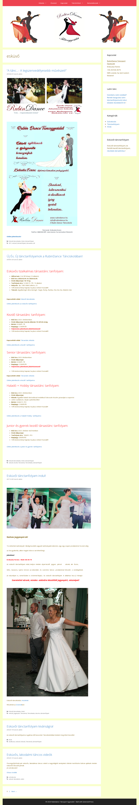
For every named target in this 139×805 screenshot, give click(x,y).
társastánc (29, 243)
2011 (10, 243)
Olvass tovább (12, 772)
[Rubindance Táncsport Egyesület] (69, 27)
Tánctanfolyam (113, 124)
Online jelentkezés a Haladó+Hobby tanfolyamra (24, 416)
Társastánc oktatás (27, 340)
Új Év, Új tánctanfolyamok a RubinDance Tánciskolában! (45, 256)
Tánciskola (21, 463)
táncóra (37, 713)
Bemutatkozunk (92, 3)
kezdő (16, 463)
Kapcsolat (64, 3)
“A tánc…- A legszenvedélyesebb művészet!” (37, 70)
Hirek (23, 241)
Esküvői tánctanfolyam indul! (26, 476)
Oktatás (41, 3)
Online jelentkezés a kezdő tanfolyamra (21, 345)
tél (34, 243)
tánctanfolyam (29, 241)
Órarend (53, 3)
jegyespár (17, 713)
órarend (19, 705)
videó (22, 779)
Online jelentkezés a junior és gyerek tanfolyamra (24, 447)
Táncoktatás (29, 463)
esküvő (14, 243)
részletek (25, 700)
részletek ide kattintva (116, 151)
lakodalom (17, 779)
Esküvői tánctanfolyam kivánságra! (30, 726)
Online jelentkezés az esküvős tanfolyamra (22, 304)
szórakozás (12, 777)
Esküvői (23, 742)
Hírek (109, 127)
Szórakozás (111, 121)
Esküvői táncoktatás (15, 241)
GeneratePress (88, 802)
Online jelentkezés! (14, 236)
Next (14, 791)
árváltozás (12, 742)
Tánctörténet (76, 3)
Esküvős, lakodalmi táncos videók (29, 754)
